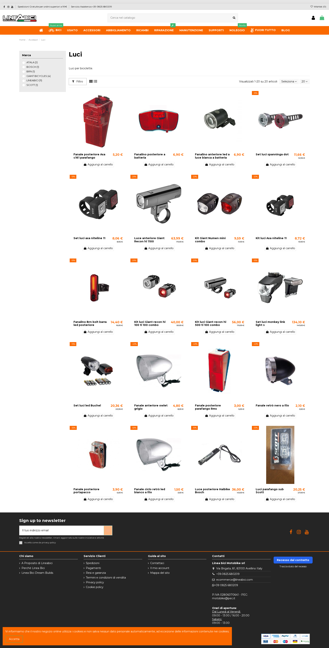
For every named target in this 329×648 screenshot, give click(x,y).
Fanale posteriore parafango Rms (208, 407)
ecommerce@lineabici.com (234, 579)
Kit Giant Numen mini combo (210, 239)
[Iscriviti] (108, 530)
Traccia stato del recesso (293, 566)
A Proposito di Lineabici (37, 563)
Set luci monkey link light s (270, 323)
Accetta (14, 639)
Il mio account (159, 568)
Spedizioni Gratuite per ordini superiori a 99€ (43, 6)
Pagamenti (93, 568)
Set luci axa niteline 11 (89, 238)
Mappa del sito (160, 573)
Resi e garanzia (96, 573)
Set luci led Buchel (87, 405)
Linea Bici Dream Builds (37, 573)
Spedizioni (92, 563)
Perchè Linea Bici (33, 568)
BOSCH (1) (32, 66)
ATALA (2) (32, 62)
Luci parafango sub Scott (270, 491)
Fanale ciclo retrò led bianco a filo (149, 491)
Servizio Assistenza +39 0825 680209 (91, 6)
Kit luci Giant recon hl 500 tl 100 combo (210, 323)
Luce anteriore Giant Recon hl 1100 (149, 239)
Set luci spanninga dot (272, 154)
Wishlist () (319, 6)
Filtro (79, 81)
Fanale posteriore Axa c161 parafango (89, 156)
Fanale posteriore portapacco (86, 491)
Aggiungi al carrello (100, 164)
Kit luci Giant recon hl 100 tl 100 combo (149, 323)
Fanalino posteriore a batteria (149, 156)
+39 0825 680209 (226, 585)
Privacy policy (95, 582)
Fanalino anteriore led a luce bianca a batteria (212, 156)
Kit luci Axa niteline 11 (271, 238)
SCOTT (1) (32, 84)
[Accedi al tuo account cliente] (313, 18)
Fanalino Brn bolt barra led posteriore (90, 323)
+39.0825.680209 (228, 574)
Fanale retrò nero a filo (272, 405)
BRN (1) (30, 71)
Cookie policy (94, 587)
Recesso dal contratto (293, 560)
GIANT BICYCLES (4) (38, 75)
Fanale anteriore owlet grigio (151, 407)
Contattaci (157, 563)
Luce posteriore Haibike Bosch (212, 491)
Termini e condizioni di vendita (106, 577)
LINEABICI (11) (34, 80)
